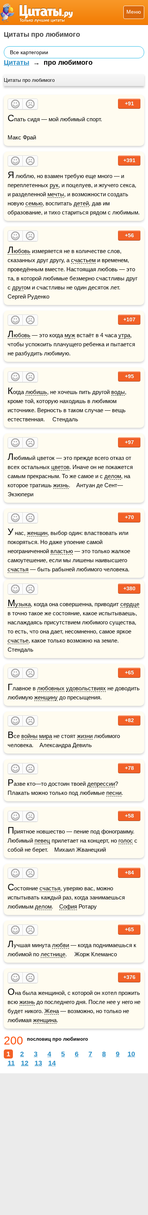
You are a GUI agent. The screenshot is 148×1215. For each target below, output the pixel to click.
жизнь (61, 485)
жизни (85, 736)
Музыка (19, 604)
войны (29, 736)
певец (42, 840)
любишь (36, 392)
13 (38, 1063)
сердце (129, 604)
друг (18, 287)
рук (54, 185)
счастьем (83, 260)
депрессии (101, 783)
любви (60, 945)
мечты (55, 194)
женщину (46, 697)
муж (70, 335)
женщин (37, 533)
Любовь (19, 251)
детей (81, 203)
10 (131, 1054)
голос (125, 840)
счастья (18, 569)
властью (61, 551)
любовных (51, 688)
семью (34, 203)
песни (113, 793)
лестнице (53, 954)
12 (24, 1063)
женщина (45, 1020)
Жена (51, 1011)
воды (118, 392)
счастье (18, 640)
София (68, 906)
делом (112, 476)
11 (11, 1063)
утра (124, 335)
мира (45, 736)
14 (52, 1063)
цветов (60, 467)
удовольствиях (86, 688)
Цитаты (16, 62)
